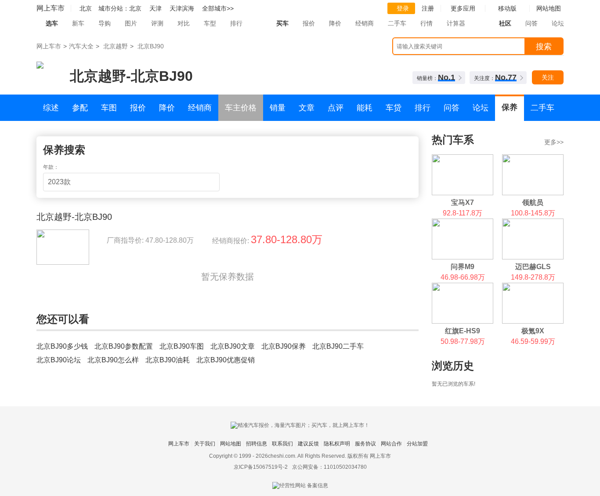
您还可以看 (62, 319)
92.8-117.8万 (462, 213)
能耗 (364, 107)
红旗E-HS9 (462, 331)
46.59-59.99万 (533, 341)
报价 (309, 23)
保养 (509, 107)
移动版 (507, 8)
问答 (531, 23)
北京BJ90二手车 (338, 346)
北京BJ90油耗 (167, 360)
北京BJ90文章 (232, 346)
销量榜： (436, 77)
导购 (104, 23)
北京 (135, 8)
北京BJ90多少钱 (62, 346)
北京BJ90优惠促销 (225, 360)
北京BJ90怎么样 (113, 360)
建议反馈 (308, 444)
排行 (236, 23)
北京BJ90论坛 (58, 360)
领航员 (532, 202)
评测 (157, 23)
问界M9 (462, 266)
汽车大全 (81, 46)
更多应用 (463, 8)
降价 (335, 23)
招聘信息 (256, 444)
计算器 (456, 23)
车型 (210, 23)
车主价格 (241, 107)
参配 (80, 107)
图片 (131, 23)
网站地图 (230, 444)
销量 (278, 107)
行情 (426, 23)
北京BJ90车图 (181, 346)
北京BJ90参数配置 (123, 346)
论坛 (558, 23)
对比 (183, 23)
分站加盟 (417, 444)
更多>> (554, 142)
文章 (306, 107)
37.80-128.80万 (286, 239)
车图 (109, 107)
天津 (155, 8)
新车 (78, 23)
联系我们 (282, 444)
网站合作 (391, 444)
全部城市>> (218, 8)
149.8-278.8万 (533, 277)
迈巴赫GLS (533, 266)
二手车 (397, 23)
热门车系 (453, 140)
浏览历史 (453, 366)
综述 (51, 107)
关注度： (495, 77)
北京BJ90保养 (283, 346)
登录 (403, 8)
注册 (428, 8)
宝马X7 (462, 202)
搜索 (544, 46)
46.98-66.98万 (463, 277)
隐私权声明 (337, 444)
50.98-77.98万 (463, 341)
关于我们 (204, 444)
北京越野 (115, 46)
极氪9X (532, 331)
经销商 (364, 23)
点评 (335, 107)
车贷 (393, 107)
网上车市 (50, 8)
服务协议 (365, 444)
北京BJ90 (150, 46)
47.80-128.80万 (169, 240)
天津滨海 (182, 8)
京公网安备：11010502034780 (329, 467)
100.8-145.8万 (533, 213)
